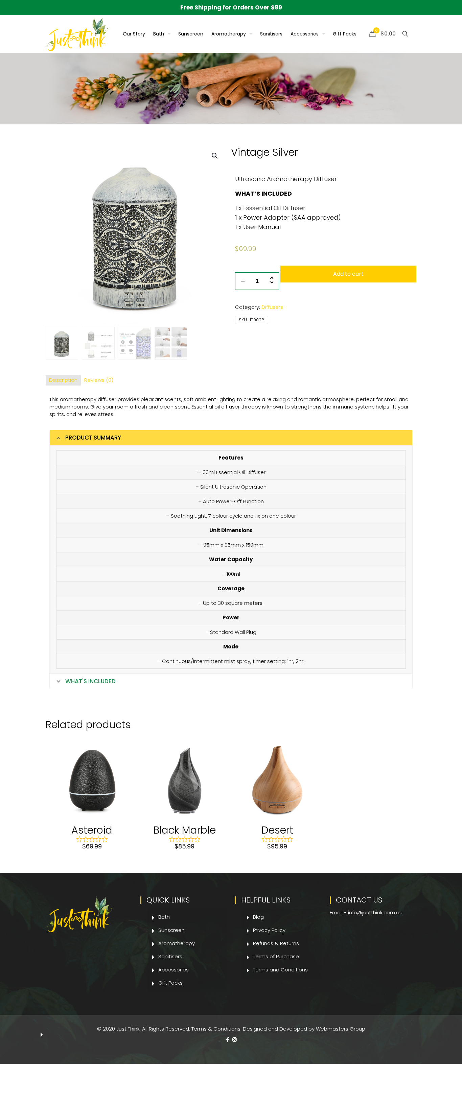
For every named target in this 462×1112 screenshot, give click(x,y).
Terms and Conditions (280, 969)
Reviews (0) (98, 380)
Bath (164, 916)
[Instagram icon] (234, 1039)
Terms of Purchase (276, 956)
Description (63, 380)
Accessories (173, 969)
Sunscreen (171, 930)
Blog (258, 916)
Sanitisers (170, 956)
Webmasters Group (340, 1028)
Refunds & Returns (276, 943)
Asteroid (91, 830)
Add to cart (348, 274)
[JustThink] (78, 33)
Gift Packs (170, 982)
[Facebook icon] (227, 1039)
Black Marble (185, 830)
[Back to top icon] (429, 1098)
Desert (277, 830)
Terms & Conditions (215, 1028)
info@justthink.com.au (375, 912)
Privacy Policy (269, 930)
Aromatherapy (176, 943)
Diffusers (272, 307)
